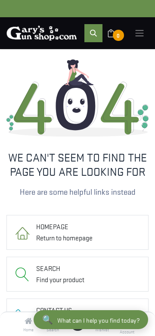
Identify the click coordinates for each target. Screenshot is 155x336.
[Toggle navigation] (139, 33)
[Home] (28, 321)
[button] (93, 33)
